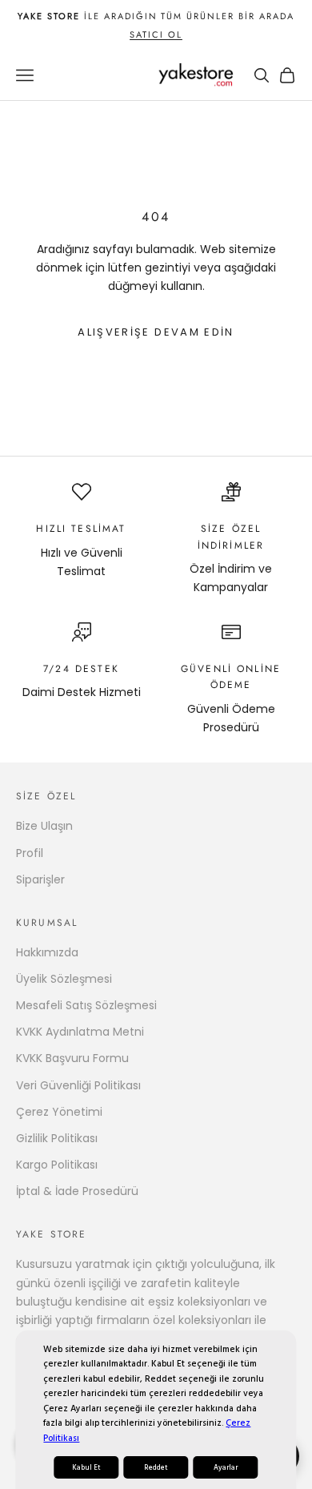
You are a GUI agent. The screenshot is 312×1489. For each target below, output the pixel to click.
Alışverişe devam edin (156, 332)
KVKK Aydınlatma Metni (80, 1032)
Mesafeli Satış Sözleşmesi (86, 1005)
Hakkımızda (47, 952)
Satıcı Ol (156, 34)
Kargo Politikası (57, 1165)
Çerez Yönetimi (59, 1112)
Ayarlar (226, 1467)
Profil (29, 853)
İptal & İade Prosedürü (77, 1191)
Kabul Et (86, 1467)
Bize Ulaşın (44, 826)
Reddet (156, 1467)
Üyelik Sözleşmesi (64, 979)
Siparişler (40, 879)
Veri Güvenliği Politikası (78, 1085)
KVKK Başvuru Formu (72, 1058)
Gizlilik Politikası (57, 1138)
